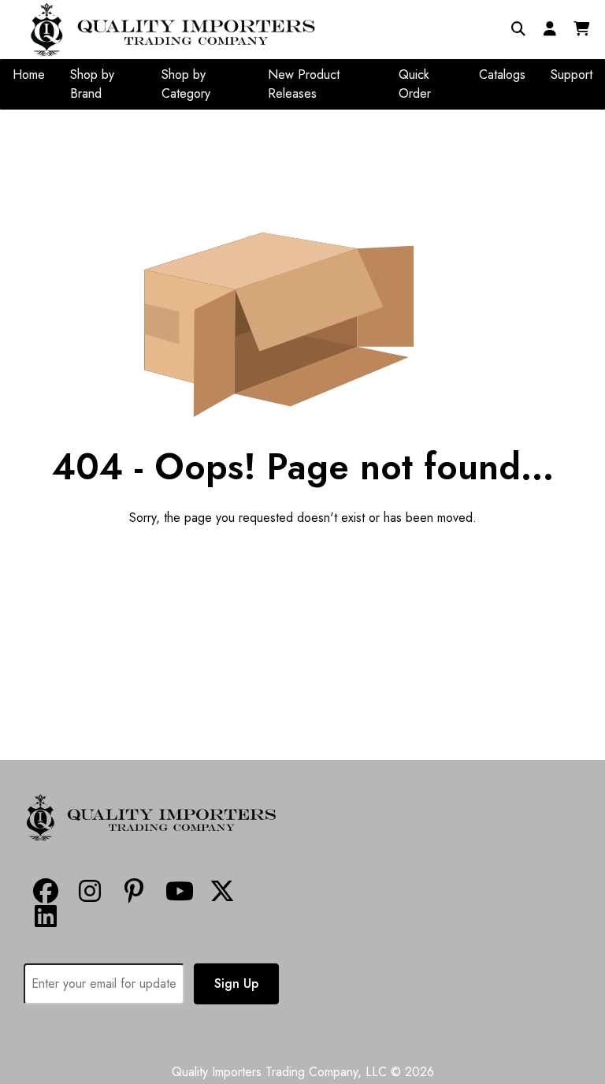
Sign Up (236, 983)
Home (29, 74)
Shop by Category (185, 83)
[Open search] (518, 29)
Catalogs (502, 74)
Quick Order (415, 83)
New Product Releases (304, 83)
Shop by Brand (92, 83)
